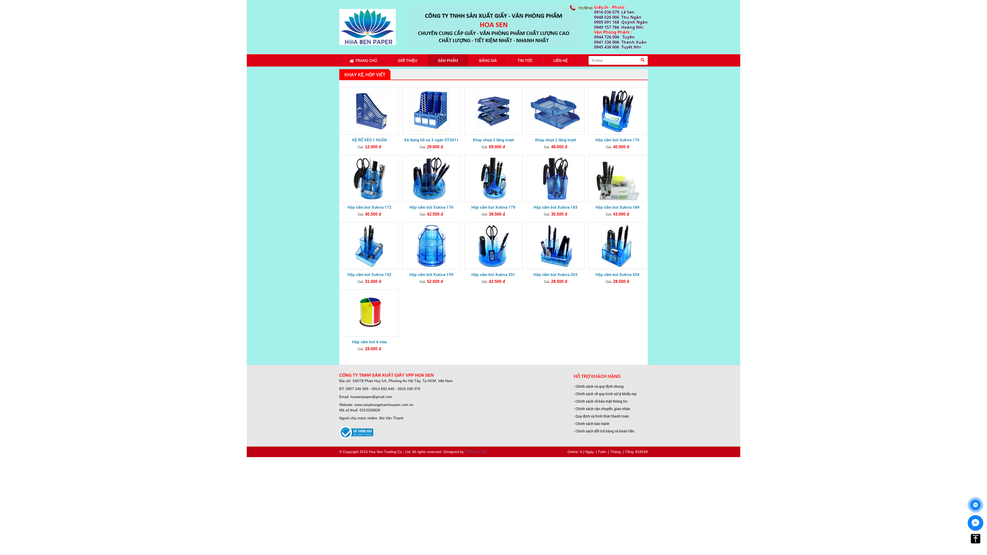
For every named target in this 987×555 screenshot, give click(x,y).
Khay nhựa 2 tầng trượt (555, 139)
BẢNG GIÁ (488, 60)
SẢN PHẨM (448, 60)
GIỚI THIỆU (407, 60)
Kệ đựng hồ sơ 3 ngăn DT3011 (431, 139)
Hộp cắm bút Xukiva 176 (431, 207)
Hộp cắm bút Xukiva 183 (556, 207)
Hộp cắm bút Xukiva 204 (617, 274)
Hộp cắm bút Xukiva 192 (369, 274)
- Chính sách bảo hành (591, 423)
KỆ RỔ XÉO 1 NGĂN (369, 139)
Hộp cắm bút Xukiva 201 (493, 274)
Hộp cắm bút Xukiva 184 (617, 207)
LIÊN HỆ (560, 60)
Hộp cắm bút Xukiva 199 (431, 274)
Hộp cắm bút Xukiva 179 (493, 207)
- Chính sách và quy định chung (599, 386)
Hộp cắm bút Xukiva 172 (369, 207)
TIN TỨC (525, 60)
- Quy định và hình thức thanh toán (601, 416)
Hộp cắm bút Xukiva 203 (556, 274)
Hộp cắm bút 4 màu (369, 341)
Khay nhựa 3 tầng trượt (493, 139)
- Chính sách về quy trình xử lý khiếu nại (605, 393)
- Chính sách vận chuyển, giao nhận (602, 408)
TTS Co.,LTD (475, 452)
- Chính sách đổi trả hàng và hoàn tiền (604, 431)
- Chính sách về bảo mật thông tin (600, 401)
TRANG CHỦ (366, 60)
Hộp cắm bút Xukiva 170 (617, 139)
